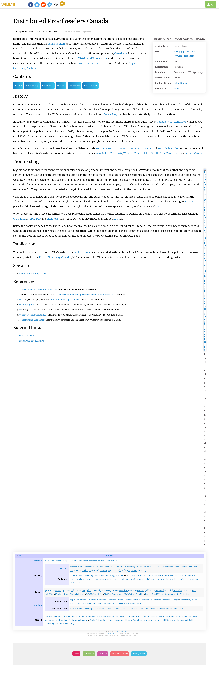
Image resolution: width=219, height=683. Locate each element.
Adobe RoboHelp (94, 590)
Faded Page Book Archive (31, 340)
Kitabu (90, 579)
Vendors (38, 605)
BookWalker (155, 600)
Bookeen (109, 567)
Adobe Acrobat (76, 575)
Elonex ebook (120, 567)
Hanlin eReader (149, 567)
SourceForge (111, 114)
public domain (56, 43)
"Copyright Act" (28, 304)
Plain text (110, 561)
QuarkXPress (157, 594)
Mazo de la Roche (168, 148)
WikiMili (8, 4)
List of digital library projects (33, 273)
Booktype (139, 590)
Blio (144, 575)
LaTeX (89, 594)
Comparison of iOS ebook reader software (145, 616)
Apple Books (117, 575)
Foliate (183, 575)
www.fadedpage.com (184, 56)
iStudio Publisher (77, 594)
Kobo (96, 579)
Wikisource (178, 609)
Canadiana (120, 53)
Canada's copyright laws (171, 121)
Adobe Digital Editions (94, 575)
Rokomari (107, 603)
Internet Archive (113, 609)
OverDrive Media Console (164, 579)
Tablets (148, 570)
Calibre (165, 575)
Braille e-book (91, 616)
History (18, 85)
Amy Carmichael (170, 153)
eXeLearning (190, 590)
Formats (38, 561)
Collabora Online (175, 590)
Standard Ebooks (164, 609)
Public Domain (181, 83)
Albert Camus (194, 153)
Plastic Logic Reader (79, 570)
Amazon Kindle (76, 567)
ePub (16, 218)
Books (81, 616)
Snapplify (181, 579)
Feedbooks (166, 600)
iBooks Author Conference (101, 620)
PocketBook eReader (98, 570)
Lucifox (117, 579)
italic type (190, 201)
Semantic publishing (65, 623)
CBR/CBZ (66, 561)
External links (90, 85)
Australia (144, 609)
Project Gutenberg (87, 63)
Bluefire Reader (154, 575)
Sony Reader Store (121, 603)
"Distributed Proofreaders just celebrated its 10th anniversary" (84, 294)
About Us (102, 653)
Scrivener (169, 594)
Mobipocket (94, 561)
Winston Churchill (134, 153)
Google (176, 600)
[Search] (62, 3)
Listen (211, 4)
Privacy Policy (138, 653)
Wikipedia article (121, 631)
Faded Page (88, 609)
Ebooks (109, 555)
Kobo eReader (181, 567)
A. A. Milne (102, 153)
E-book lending (60, 620)
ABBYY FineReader (53, 590)
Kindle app (81, 579)
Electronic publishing (78, 620)
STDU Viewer (192, 579)
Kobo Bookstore (94, 603)
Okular (149, 579)
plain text (52, 218)
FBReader (174, 575)
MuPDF (141, 579)
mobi (23, 218)
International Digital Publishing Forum (131, 620)
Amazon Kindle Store (96, 600)
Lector (103, 579)
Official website (26, 335)
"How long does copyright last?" (65, 299)
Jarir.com (81, 603)
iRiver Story (168, 567)
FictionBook (55, 561)
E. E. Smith (152, 153)
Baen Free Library (115, 600)
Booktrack (144, 600)
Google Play (185, 600)
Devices (63, 568)
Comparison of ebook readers (112, 616)
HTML (31, 218)
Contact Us (89, 653)
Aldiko (108, 575)
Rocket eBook (114, 570)
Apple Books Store (78, 600)
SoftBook (126, 570)
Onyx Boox (192, 567)
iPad (159, 567)
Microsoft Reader (129, 579)
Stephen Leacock (106, 148)
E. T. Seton (146, 148)
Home (76, 653)
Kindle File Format (80, 561)
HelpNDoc (49, 594)
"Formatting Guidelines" (33, 320)
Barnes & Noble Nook (94, 567)
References (74, 85)
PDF (38, 218)
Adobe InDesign (78, 590)
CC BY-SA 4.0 (109, 633)
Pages (147, 594)
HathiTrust (100, 609)
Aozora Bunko (76, 609)
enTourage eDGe (134, 567)
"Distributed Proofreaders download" (39, 289)
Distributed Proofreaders (92, 58)
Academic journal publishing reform (61, 616)
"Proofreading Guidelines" (34, 314)
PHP (176, 88)
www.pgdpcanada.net (184, 51)
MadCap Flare (110, 594)
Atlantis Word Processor (123, 590)
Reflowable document (178, 620)
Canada (152, 609)
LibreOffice (98, 594)
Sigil (176, 594)
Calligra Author (160, 590)
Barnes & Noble (131, 600)
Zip (116, 218)
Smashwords (136, 603)
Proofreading (31, 85)
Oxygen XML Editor (126, 594)
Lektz (109, 579)
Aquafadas (136, 575)
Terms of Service (119, 653)
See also (61, 85)
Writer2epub (185, 594)
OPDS (165, 620)
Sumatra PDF (75, 583)
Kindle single (155, 620)
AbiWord (66, 590)
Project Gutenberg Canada (54, 257)
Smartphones (137, 570)
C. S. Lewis (116, 153)
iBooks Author (61, 594)
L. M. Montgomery (128, 148)
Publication (47, 85)
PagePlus (140, 594)
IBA (117, 561)
